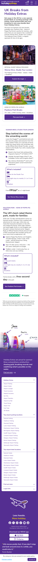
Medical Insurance (9, 393)
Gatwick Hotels (8, 453)
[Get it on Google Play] (19, 539)
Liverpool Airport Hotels (10, 470)
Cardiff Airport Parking (10, 433)
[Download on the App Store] (19, 535)
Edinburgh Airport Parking (11, 443)
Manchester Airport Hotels (11, 463)
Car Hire (6, 396)
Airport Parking (8, 384)
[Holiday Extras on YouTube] (24, 522)
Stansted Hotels (8, 458)
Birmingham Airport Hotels (11, 465)
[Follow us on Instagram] (17, 522)
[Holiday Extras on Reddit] (28, 522)
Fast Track (6, 408)
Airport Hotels (8, 386)
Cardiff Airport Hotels (10, 468)
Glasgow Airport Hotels (10, 472)
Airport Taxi (7, 406)
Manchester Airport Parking (11, 428)
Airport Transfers (8, 398)
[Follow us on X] (13, 522)
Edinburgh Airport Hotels (11, 477)
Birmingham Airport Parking (11, 430)
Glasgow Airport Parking (10, 438)
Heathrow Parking (9, 421)
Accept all (32, 559)
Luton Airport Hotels (9, 460)
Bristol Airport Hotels (10, 475)
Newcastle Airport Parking (11, 445)
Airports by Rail (8, 401)
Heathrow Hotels (8, 455)
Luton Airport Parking (10, 426)
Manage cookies (7, 559)
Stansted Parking (8, 423)
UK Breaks (6, 410)
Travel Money (7, 403)
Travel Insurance (8, 391)
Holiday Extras (9, 3)
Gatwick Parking (8, 418)
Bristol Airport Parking (10, 440)
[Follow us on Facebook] (10, 522)
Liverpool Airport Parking (11, 435)
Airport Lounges (8, 388)
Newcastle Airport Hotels (11, 480)
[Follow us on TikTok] (20, 522)
